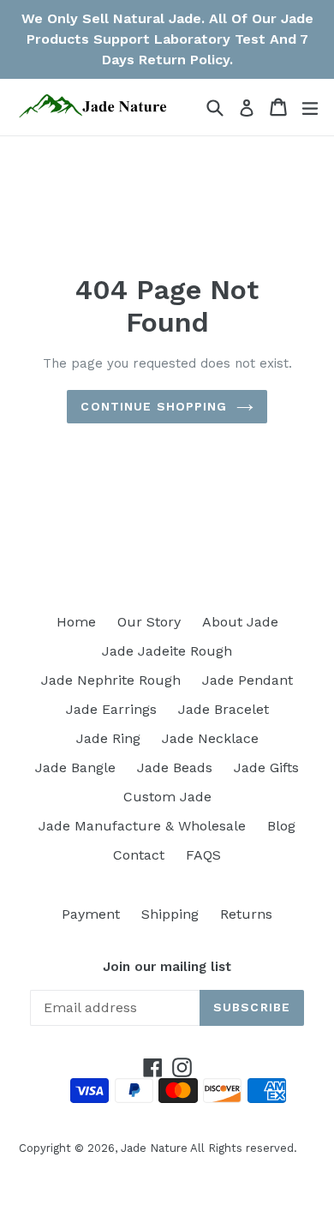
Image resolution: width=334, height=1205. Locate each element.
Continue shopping (154, 406)
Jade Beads (174, 767)
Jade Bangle (75, 767)
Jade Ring (108, 738)
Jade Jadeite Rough (167, 651)
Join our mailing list (167, 966)
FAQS (203, 855)
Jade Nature (154, 1148)
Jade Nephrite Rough (111, 680)
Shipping (170, 914)
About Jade (240, 622)
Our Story (149, 622)
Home (76, 622)
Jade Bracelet (223, 709)
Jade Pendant (247, 680)
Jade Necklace (210, 738)
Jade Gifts (266, 767)
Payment (91, 914)
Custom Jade (167, 796)
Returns (246, 914)
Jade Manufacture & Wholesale (142, 826)
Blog (281, 826)
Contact (138, 855)
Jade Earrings (111, 709)
